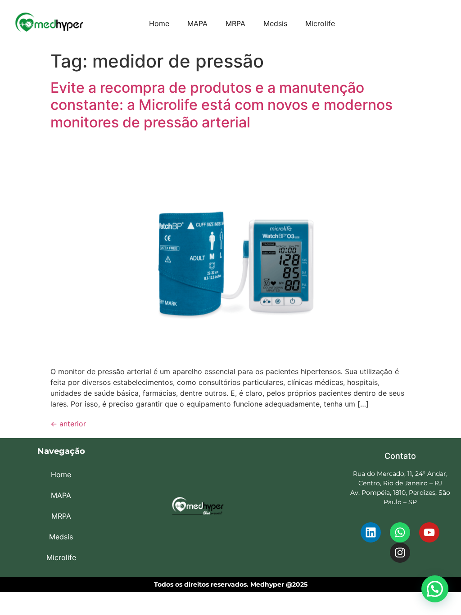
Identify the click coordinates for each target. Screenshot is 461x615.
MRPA (235, 23)
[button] (434, 588)
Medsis (275, 23)
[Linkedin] (371, 532)
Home (159, 23)
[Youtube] (429, 532)
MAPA (197, 23)
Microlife (320, 23)
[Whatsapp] (400, 532)
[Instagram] (400, 553)
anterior (68, 423)
